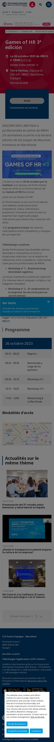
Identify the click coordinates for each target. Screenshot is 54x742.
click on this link (37, 717)
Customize (36, 731)
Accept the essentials (17, 731)
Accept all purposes (17, 724)
